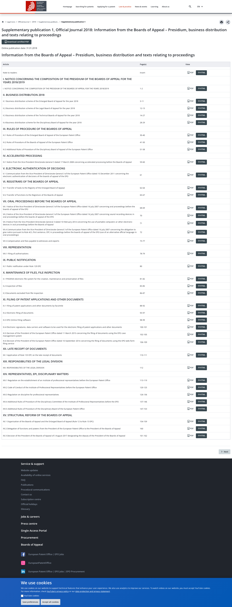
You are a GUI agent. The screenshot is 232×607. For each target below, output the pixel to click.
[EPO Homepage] (36, 6)
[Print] (221, 22)
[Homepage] (3, 22)
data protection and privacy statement (92, 591)
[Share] (228, 22)
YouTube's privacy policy (58, 591)
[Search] (191, 6)
